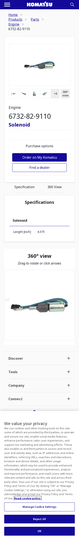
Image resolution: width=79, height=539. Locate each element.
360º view (65, 93)
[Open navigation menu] (7, 5)
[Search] (72, 4)
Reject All (39, 519)
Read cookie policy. (27, 498)
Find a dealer (39, 167)
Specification (24, 187)
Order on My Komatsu (39, 157)
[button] (39, 305)
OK (39, 531)
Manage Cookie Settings (39, 507)
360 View (54, 187)
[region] (39, 305)
